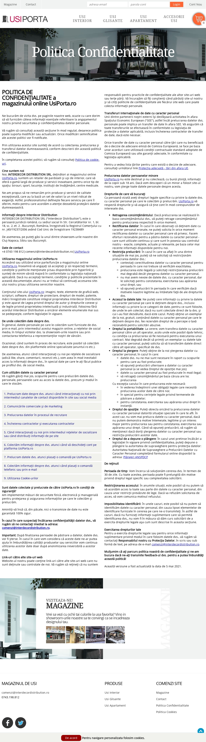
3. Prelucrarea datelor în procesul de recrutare (35, 415)
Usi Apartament (115, 705)
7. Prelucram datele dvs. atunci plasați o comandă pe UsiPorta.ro (47, 457)
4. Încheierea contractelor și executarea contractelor (39, 423)
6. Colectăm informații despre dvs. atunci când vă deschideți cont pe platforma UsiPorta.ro (50, 446)
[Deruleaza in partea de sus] (201, 731)
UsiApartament (143, 19)
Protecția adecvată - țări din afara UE (163, 168)
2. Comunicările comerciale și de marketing (33, 406)
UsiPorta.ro (9, 178)
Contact (31, 4)
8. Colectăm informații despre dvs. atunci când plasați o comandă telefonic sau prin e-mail (48, 467)
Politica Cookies (166, 712)
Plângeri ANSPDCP (135, 457)
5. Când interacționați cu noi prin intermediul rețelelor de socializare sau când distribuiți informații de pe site (50, 434)
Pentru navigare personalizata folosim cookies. (113, 738)
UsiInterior (82, 19)
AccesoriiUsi (174, 19)
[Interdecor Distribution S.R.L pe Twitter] (20, 722)
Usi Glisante (113, 699)
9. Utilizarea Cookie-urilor (21, 478)
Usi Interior (112, 692)
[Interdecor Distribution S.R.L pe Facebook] (7, 722)
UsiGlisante (113, 19)
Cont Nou (195, 4)
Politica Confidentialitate (172, 705)
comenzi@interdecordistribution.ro (25, 528)
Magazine (10, 4)
